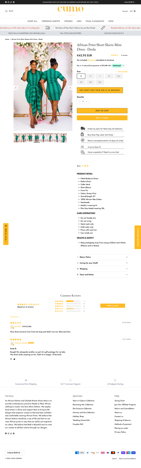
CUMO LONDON (16, 458)
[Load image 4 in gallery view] (43, 86)
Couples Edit (78, 424)
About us (118, 412)
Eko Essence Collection (82, 408)
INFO (110, 21)
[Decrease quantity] (79, 101)
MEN (79, 21)
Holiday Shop (78, 416)
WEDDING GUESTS (51, 21)
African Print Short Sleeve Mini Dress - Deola (27, 39)
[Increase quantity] (87, 101)
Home (7, 39)
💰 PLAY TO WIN (6, 235)
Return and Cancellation (124, 408)
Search (114, 459)
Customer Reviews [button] (138, 237)
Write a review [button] (112, 305)
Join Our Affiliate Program (125, 404)
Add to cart (102, 110)
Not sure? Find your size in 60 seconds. (100, 90)
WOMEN (68, 21)
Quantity (80, 97)
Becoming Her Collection (83, 404)
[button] (59, 301)
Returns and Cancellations (127, 459)
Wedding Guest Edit (81, 420)
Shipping (91, 60)
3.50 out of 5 (33, 304)
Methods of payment (123, 424)
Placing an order (121, 428)
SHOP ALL (32, 21)
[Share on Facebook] (85, 166)
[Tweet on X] (82, 166)
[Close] (6, 226)
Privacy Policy (120, 432)
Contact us (119, 416)
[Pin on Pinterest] (87, 166)
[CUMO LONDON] (70, 11)
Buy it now (102, 118)
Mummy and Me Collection (84, 412)
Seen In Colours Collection (83, 400)
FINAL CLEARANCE (95, 21)
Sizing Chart (120, 400)
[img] (15, 322)
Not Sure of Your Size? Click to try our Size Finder (43, 27)
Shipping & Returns (123, 420)
